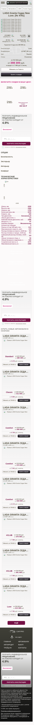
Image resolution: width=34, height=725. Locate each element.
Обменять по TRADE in (9, 364)
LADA (19, 9)
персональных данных (21, 147)
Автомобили (12, 9)
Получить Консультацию (16, 143)
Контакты (22, 648)
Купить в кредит (16, 74)
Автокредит (9, 645)
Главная (4, 9)
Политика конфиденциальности (11, 711)
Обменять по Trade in (16, 69)
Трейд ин (8, 648)
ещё (16, 623)
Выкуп (21, 645)
